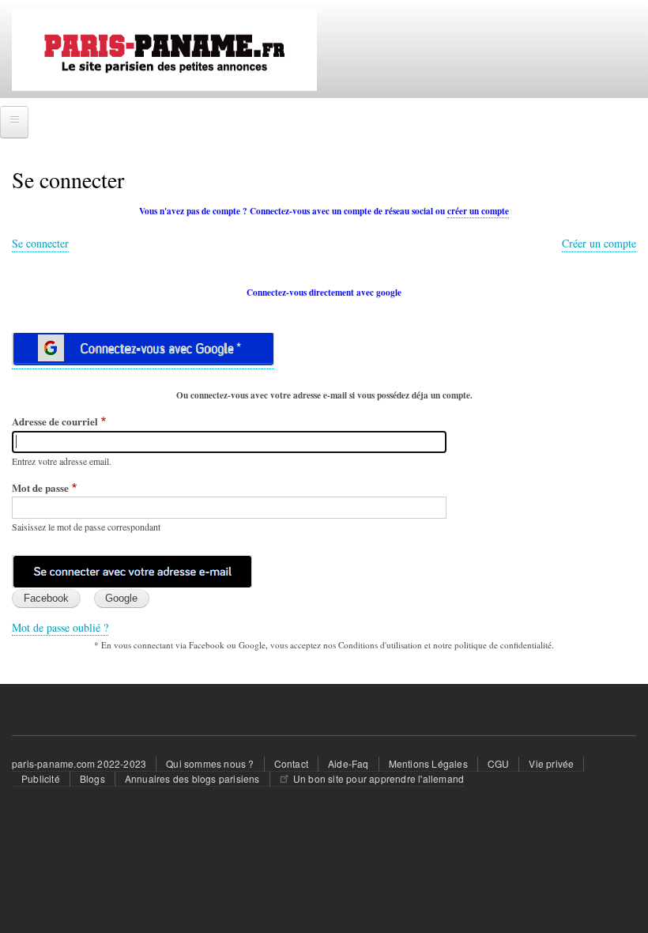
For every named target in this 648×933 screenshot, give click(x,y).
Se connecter (40, 243)
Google (121, 598)
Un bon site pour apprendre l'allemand (378, 778)
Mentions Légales (428, 763)
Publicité (40, 778)
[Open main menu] (14, 122)
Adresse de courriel (55, 421)
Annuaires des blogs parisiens (192, 778)
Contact (291, 763)
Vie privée (551, 763)
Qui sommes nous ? (210, 763)
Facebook (46, 598)
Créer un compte (599, 243)
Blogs (92, 778)
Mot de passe (40, 487)
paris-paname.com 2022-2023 (79, 763)
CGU (499, 763)
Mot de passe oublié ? (60, 627)
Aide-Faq (348, 763)
